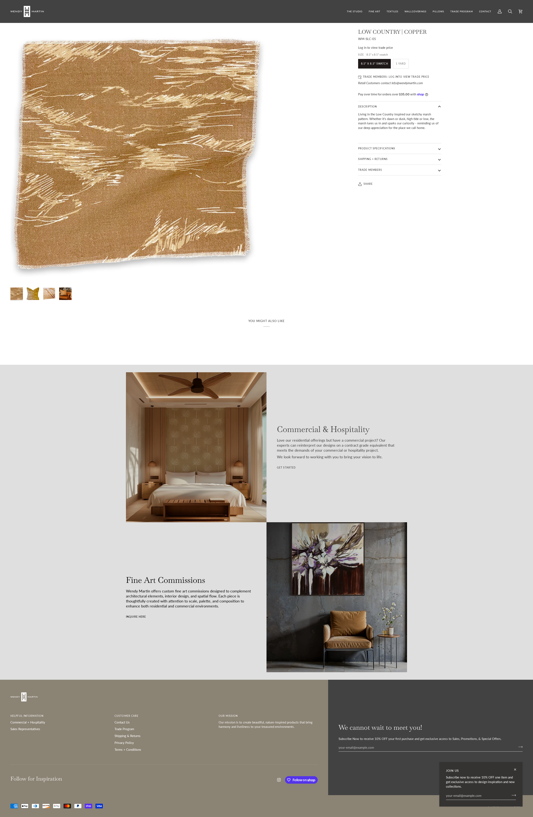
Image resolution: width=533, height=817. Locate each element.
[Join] (512, 795)
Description (367, 106)
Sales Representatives (25, 729)
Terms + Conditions (128, 749)
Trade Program (124, 729)
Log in (362, 47)
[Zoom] (138, 156)
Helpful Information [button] (27, 715)
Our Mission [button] (228, 715)
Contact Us (122, 722)
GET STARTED (286, 467)
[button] (375, 11)
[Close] (517, 769)
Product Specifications (376, 148)
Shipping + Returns (373, 159)
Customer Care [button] (126, 715)
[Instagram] (279, 780)
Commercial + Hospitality (27, 722)
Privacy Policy (124, 743)
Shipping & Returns (128, 736)
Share (368, 183)
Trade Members (370, 169)
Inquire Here (136, 616)
